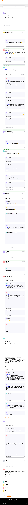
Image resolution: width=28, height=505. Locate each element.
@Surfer (7, 143)
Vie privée (9, 504)
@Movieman (7, 87)
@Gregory (7, 42)
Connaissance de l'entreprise (17, 503)
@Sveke (7, 203)
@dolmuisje (6, 52)
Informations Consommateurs (14, 504)
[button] (6, 61)
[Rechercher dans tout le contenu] (23, 6)
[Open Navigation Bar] (1, 0)
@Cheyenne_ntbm (8, 285)
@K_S (6, 159)
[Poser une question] (26, 503)
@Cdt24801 (7, 320)
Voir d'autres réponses (8, 246)
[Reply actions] (24, 41)
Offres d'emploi (5, 504)
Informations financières (9, 503)
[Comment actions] (24, 33)
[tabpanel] (14, 253)
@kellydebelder (8, 374)
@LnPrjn (7, 227)
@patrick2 (7, 414)
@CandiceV (8, 376)
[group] (22, 37)
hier (10, 34)
